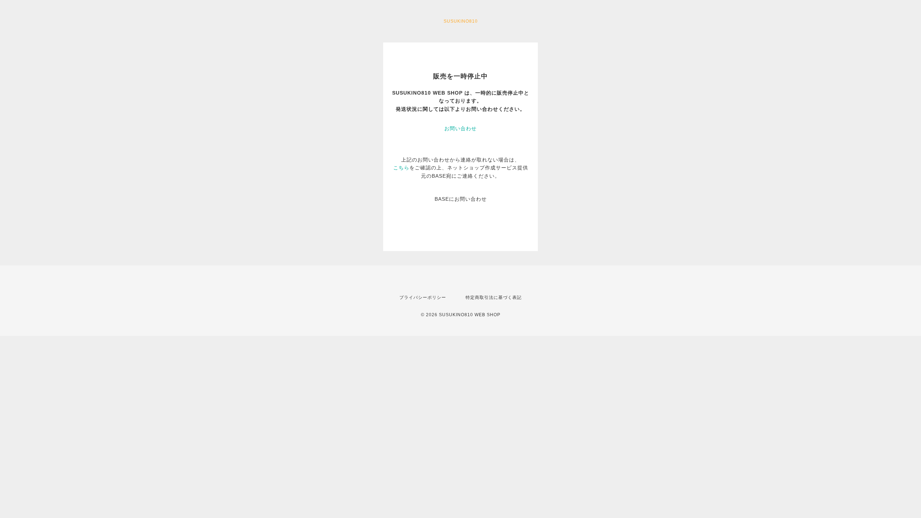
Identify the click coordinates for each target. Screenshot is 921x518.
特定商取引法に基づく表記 (494, 297)
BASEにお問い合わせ (461, 199)
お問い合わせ (460, 128)
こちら (401, 168)
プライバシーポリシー (422, 297)
